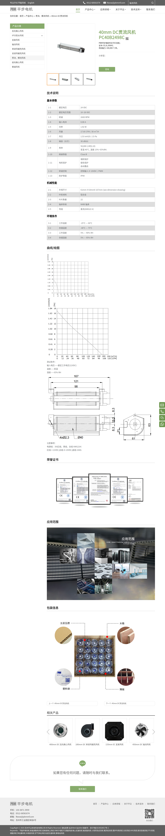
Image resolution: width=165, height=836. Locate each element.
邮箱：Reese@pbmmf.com (22, 817)
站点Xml (79, 828)
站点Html (72, 828)
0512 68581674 (93, 3)
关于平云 (128, 804)
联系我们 (82, 789)
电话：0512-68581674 (20, 813)
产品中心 (105, 804)
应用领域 (116, 804)
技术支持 (139, 804)
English (31, 3)
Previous (48, 731)
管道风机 (16, 67)
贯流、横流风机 (18, 58)
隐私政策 (65, 828)
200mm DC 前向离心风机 (115, 744)
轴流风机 (133, 3)
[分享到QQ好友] (107, 61)
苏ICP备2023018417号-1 (99, 828)
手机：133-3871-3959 (19, 810)
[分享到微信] (107, 55)
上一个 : (59, 703)
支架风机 (16, 40)
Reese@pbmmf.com (116, 3)
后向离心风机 (18, 31)
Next (153, 731)
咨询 (107, 69)
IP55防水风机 (18, 35)
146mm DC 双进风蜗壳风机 (87, 744)
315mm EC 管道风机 (142, 744)
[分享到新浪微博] (107, 59)
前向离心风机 (18, 62)
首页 (95, 804)
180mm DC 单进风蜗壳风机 (60, 744)
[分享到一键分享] (107, 57)
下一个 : (116, 703)
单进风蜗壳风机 (18, 49)
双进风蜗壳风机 (18, 53)
